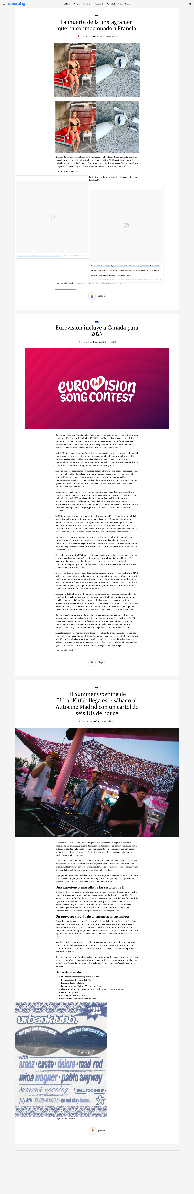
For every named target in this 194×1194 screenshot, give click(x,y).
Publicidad (111, 4)
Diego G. (96, 36)
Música (77, 4)
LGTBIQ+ (67, 4)
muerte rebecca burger (85, 283)
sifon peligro (115, 283)
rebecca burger (102, 283)
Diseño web (99, 4)
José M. (96, 721)
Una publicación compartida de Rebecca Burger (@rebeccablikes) (39, 256)
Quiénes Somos (124, 4)
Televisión (87, 4)
